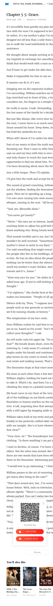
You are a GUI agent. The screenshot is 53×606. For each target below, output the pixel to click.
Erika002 (42, 595)
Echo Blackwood (29, 595)
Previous (37, 552)
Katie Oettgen (12, 595)
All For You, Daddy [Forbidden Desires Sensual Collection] (29, 4)
